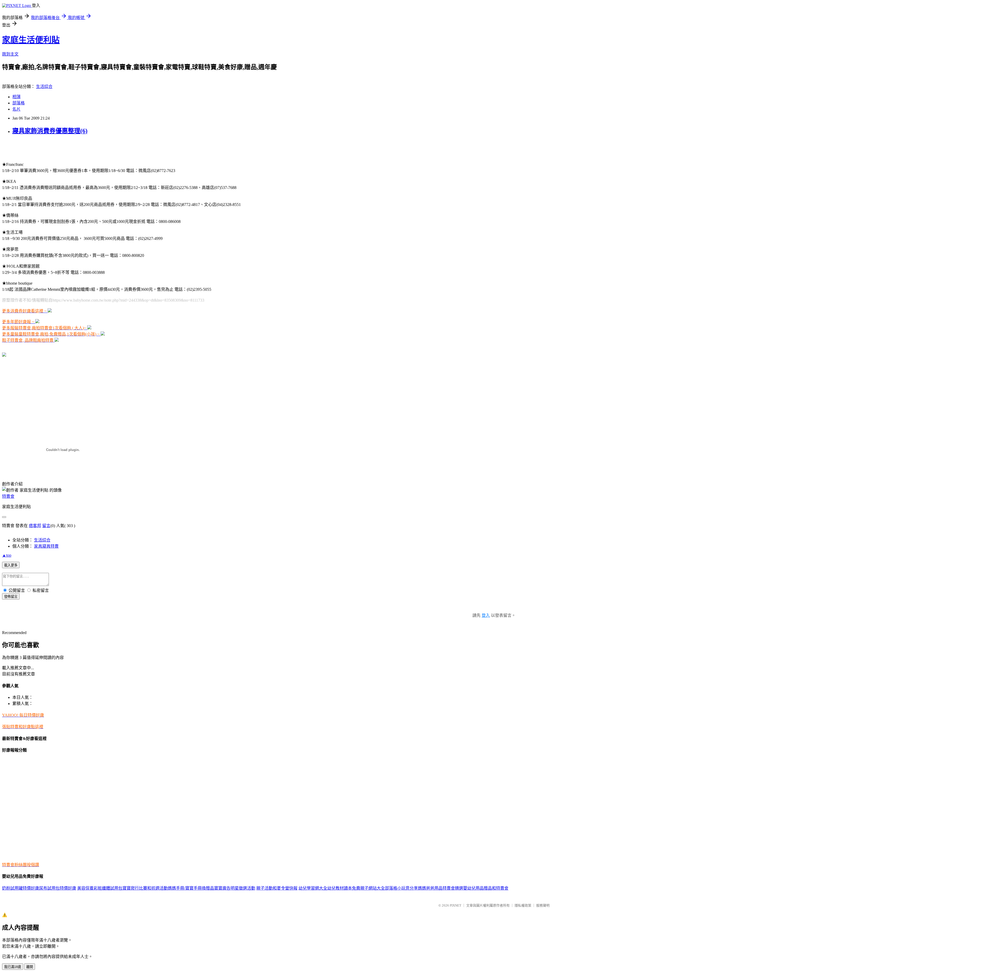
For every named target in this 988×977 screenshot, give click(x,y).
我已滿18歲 (12, 967)
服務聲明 (543, 905)
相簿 (16, 97)
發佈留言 (10, 597)
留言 (46, 525)
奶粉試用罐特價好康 (20, 888)
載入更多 (10, 565)
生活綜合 (44, 86)
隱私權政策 (523, 905)
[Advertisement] (62, 147)
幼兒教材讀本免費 (343, 888)
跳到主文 (10, 54)
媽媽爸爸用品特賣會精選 (440, 888)
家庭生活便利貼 (31, 39)
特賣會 (8, 496)
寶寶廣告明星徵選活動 (234, 888)
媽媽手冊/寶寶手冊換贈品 (191, 888)
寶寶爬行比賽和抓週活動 (145, 888)
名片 (16, 109)
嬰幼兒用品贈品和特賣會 (485, 888)
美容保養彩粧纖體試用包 (99, 888)
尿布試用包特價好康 (57, 888)
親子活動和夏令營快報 (276, 888)
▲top (6, 555)
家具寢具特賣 (46, 546)
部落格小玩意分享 (401, 888)
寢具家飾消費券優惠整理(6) (49, 131)
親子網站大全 (372, 888)
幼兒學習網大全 (312, 888)
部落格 (18, 103)
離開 (29, 967)
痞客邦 (35, 525)
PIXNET (455, 905)
